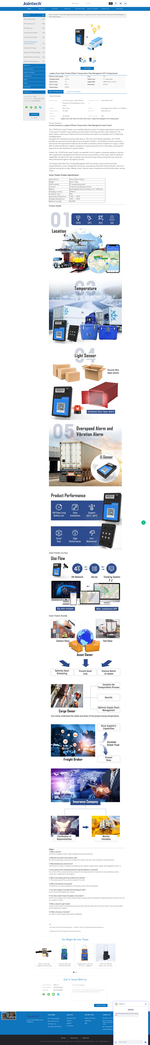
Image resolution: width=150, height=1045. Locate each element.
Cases (26, 83)
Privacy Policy (74, 1038)
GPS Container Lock (34, 23)
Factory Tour (79, 8)
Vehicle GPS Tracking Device (34, 61)
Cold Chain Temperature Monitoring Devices (34, 42)
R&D (86, 1023)
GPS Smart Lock (34, 28)
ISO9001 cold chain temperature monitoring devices (88, 927)
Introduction (71, 1018)
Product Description (73, 91)
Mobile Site (86, 1038)
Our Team (70, 1026)
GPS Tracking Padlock (34, 19)
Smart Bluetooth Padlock (34, 32)
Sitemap (63, 1038)
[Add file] (115, 1042)
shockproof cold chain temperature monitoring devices (65, 931)
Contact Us (105, 8)
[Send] (145, 1042)
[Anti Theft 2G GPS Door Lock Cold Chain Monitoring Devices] (64, 953)
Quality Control (92, 8)
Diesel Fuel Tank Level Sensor (34, 57)
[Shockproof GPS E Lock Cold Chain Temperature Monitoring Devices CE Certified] (105, 953)
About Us (67, 8)
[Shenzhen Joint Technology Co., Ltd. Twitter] (120, 3)
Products (42, 8)
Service (69, 1023)
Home (29, 8)
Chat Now (119, 8)
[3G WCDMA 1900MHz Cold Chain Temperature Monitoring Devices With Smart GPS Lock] (85, 953)
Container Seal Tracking (34, 37)
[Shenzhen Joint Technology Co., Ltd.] (26, 107)
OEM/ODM (88, 1020)
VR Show (54, 8)
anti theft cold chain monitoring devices (61, 927)
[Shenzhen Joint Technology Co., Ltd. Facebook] (116, 3)
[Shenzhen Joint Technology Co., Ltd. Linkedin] (125, 3)
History (69, 1020)
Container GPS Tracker (34, 48)
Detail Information (55, 91)
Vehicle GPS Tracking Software (34, 52)
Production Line (90, 1018)
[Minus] (146, 1004)
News (25, 79)
